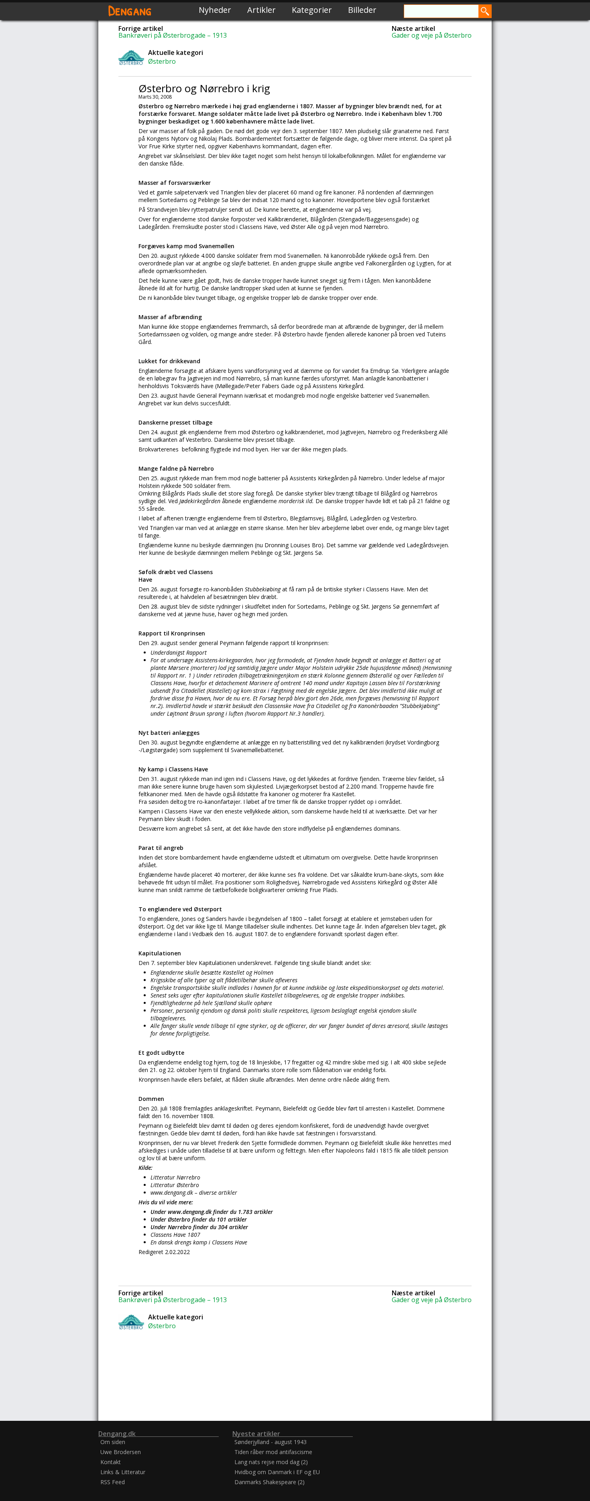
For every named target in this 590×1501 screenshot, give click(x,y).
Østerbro (162, 61)
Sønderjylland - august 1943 (270, 1442)
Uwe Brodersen (120, 1452)
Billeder (362, 9)
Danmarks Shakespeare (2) (269, 1482)
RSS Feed (112, 1482)
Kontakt (110, 1462)
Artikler (261, 9)
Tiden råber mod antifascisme (273, 1452)
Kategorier (312, 9)
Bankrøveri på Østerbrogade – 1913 (172, 35)
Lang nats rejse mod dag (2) (271, 1462)
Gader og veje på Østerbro (432, 35)
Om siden (112, 1442)
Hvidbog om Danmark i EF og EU (277, 1472)
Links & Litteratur (122, 1472)
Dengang (130, 10)
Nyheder (215, 9)
